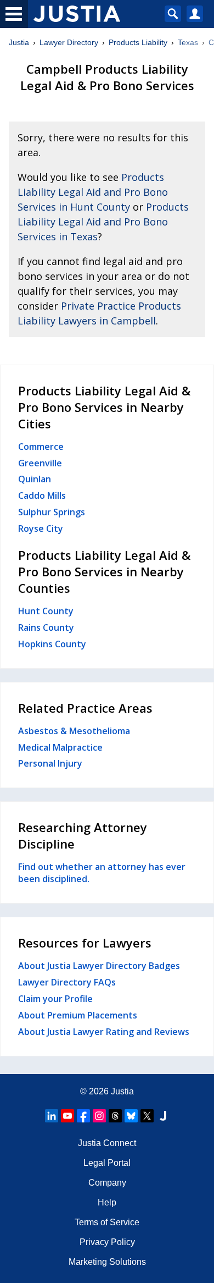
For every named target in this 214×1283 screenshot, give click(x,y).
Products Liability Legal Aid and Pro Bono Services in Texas (103, 221)
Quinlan (34, 479)
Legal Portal (107, 1163)
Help (107, 1202)
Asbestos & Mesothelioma (74, 731)
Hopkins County (52, 644)
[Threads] (115, 1115)
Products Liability (138, 42)
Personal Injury (50, 763)
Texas (188, 42)
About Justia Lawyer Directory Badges (99, 966)
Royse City (40, 528)
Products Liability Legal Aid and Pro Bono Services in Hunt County (93, 191)
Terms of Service (107, 1222)
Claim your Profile (55, 999)
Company (107, 1182)
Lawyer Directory (69, 42)
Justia (19, 42)
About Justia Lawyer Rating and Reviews (103, 1032)
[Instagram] (99, 1115)
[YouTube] (67, 1115)
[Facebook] (83, 1115)
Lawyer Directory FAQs (67, 982)
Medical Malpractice (60, 747)
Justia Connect (107, 1143)
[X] (147, 1115)
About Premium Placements (77, 1015)
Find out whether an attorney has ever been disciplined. (101, 873)
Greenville (40, 463)
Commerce (41, 446)
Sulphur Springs (51, 512)
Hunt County (46, 611)
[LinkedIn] (51, 1115)
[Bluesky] (131, 1115)
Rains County (46, 627)
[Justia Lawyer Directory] (163, 1115)
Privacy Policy (107, 1242)
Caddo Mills (42, 495)
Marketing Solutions (107, 1262)
